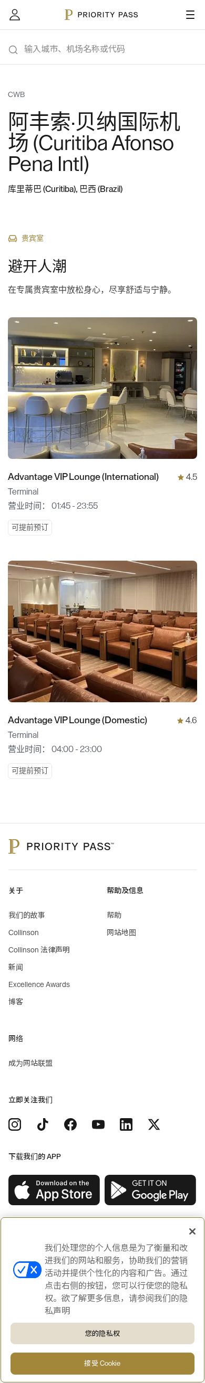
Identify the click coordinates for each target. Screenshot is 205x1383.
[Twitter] (154, 1124)
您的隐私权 (102, 1333)
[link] (54, 1190)
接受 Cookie (102, 1363)
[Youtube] (98, 1124)
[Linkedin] (126, 1124)
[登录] (14, 14)
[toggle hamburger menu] (190, 14)
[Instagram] (14, 1124)
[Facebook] (70, 1124)
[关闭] (192, 1231)
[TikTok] (42, 1124)
